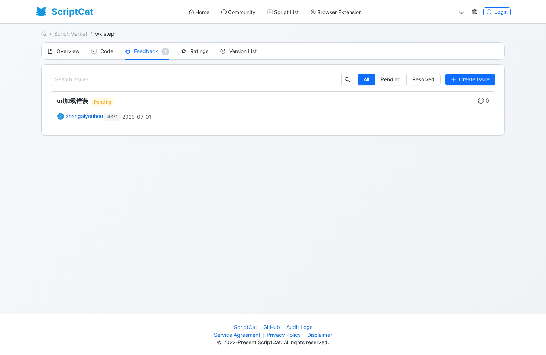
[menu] (275, 12)
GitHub (271, 327)
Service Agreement (237, 335)
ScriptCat (245, 327)
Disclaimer (319, 335)
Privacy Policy (284, 335)
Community (242, 12)
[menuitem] (199, 12)
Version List (243, 51)
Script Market (70, 33)
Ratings (199, 51)
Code (106, 51)
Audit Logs (299, 327)
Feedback (146, 51)
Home (202, 12)
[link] (273, 109)
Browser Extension (339, 12)
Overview (67, 51)
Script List (286, 12)
